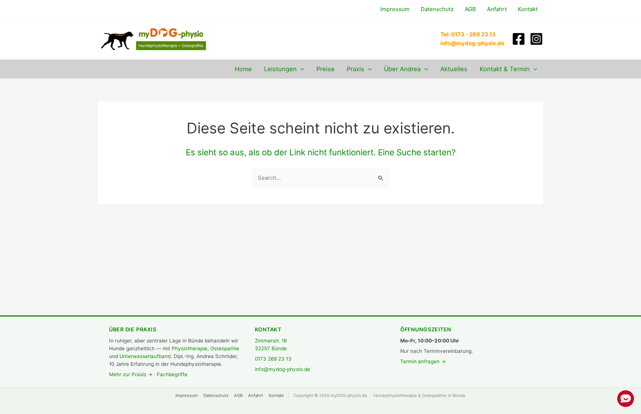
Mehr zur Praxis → (130, 374)
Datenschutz (216, 395)
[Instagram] (536, 39)
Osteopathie (224, 348)
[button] (300, 69)
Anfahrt (255, 395)
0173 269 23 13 (273, 359)
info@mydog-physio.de (282, 369)
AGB (238, 395)
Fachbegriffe (172, 374)
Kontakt (276, 395)
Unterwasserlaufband (145, 356)
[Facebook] (518, 39)
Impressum (186, 395)
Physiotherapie (189, 348)
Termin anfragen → (423, 361)
